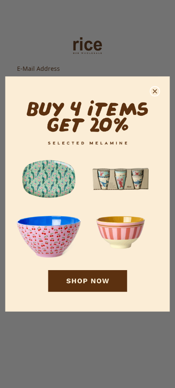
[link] (87, 193)
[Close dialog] (154, 91)
